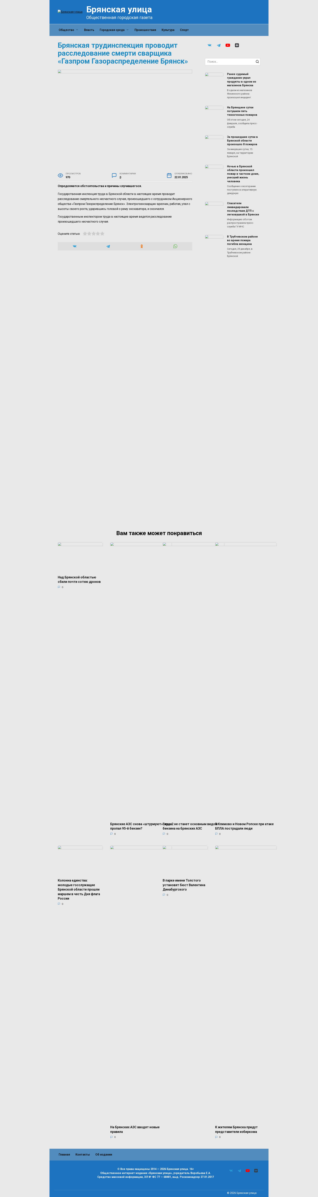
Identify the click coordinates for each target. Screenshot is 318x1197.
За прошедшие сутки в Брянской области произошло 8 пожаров (242, 140)
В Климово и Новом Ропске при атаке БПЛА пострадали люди (244, 826)
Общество (66, 30)
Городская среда (112, 30)
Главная (64, 1154)
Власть (89, 30)
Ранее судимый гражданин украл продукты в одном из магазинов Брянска (241, 80)
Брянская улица (119, 9)
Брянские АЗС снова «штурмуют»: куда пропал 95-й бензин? (141, 826)
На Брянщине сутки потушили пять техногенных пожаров (242, 111)
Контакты (82, 1154)
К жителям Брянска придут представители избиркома (236, 1129)
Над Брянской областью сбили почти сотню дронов (79, 579)
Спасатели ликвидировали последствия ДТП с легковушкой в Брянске (243, 209)
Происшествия (145, 30)
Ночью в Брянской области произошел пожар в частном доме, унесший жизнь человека (243, 174)
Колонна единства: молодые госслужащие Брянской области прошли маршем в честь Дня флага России (79, 890)
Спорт (184, 30)
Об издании (103, 1154)
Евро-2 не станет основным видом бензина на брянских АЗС (190, 826)
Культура (168, 30)
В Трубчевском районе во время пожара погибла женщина (242, 240)
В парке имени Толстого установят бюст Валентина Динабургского (184, 885)
